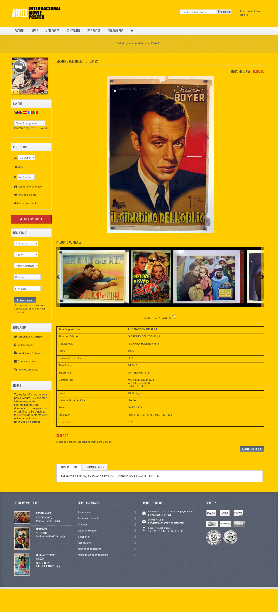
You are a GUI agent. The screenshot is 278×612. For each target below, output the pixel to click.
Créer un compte (27, 203)
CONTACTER (73, 30)
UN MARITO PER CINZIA (45, 556)
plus (57, 521)
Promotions (84, 512)
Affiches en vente (28, 369)
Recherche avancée (30, 186)
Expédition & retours (30, 336)
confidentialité (25, 344)
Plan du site (84, 542)
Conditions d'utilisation (30, 353)
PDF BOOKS (93, 30)
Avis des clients (27, 194)
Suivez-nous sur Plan (160, 514)
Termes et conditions (89, 548)
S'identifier (84, 536)
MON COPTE (52, 30)
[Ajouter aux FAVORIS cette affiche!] (174, 316)
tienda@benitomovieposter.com (166, 522)
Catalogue (123, 43)
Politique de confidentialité (93, 555)
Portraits (140, 43)
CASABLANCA (43, 513)
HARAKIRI (41, 528)
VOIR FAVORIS (31, 219)
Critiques (82, 524)
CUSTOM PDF (115, 30)
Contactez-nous (27, 361)
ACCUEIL (19, 30)
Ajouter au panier (252, 448)
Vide (20, 166)
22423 (155, 43)
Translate (42, 128)
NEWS (34, 30)
